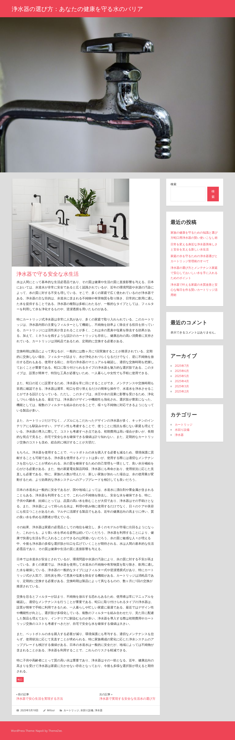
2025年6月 (182, 371)
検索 (173, 184)
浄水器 (98, 710)
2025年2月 (182, 391)
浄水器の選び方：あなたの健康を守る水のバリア (77, 8)
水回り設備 (86, 710)
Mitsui (51, 710)
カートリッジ (71, 710)
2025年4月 (182, 381)
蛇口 (20, 679)
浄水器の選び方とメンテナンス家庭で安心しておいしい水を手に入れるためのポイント (194, 273)
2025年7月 (182, 366)
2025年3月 (182, 386)
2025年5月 (182, 376)
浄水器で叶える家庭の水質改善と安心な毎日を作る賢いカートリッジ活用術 (194, 290)
